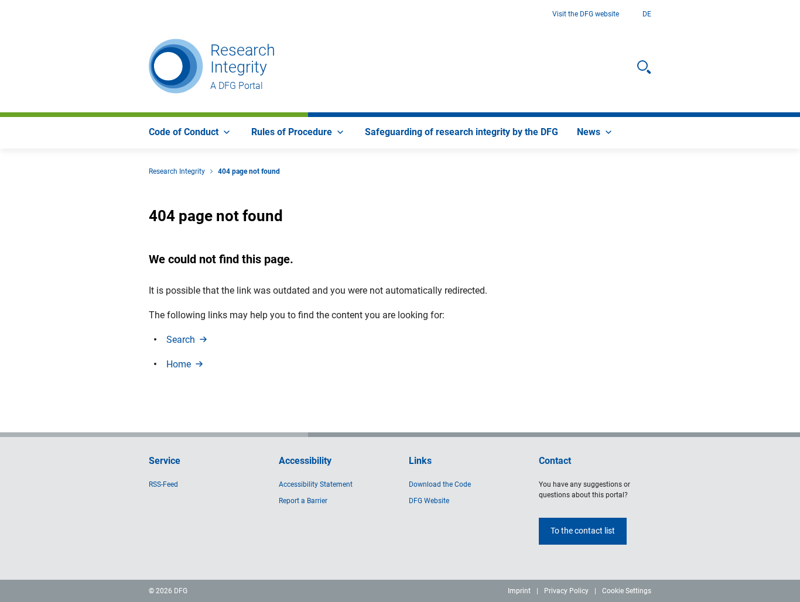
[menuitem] (191, 133)
